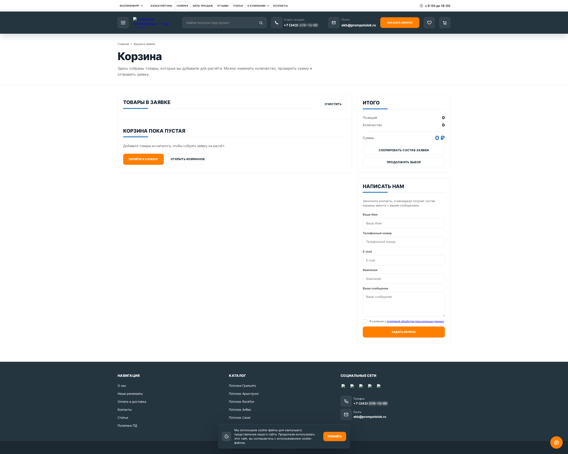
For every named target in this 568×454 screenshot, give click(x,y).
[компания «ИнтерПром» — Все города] (155, 22)
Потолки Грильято (242, 385)
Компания (370, 270)
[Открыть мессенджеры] (556, 442)
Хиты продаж (203, 5)
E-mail (367, 251)
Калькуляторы (161, 5)
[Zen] (379, 386)
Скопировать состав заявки (404, 150)
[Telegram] (353, 386)
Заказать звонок (400, 22)
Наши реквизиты (130, 393)
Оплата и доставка (132, 401)
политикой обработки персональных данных (415, 321)
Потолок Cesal (239, 417)
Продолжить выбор (404, 162)
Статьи (238, 5)
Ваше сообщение (375, 288)
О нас (122, 385)
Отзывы (223, 5)
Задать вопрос (404, 332)
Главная (123, 44)
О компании (256, 5)
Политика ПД (127, 425)
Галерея (182, 5)
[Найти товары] (260, 22)
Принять (335, 436)
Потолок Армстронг (244, 393)
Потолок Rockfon (241, 401)
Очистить (333, 104)
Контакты (280, 5)
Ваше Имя (370, 214)
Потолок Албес (240, 409)
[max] (344, 386)
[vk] (370, 386)
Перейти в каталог (143, 159)
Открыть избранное (188, 159)
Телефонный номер (377, 233)
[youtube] (361, 386)
